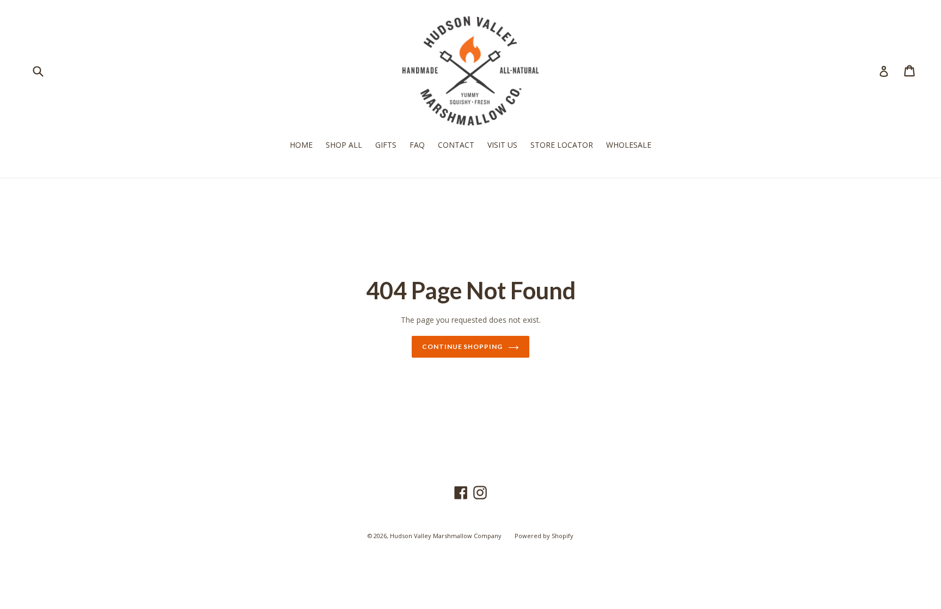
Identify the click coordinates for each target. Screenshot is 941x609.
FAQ (417, 145)
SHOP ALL (344, 145)
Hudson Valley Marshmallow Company (446, 536)
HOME (301, 145)
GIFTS (385, 145)
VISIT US (502, 145)
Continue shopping (462, 346)
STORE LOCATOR (561, 145)
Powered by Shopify (544, 536)
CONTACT (456, 145)
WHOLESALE (628, 145)
